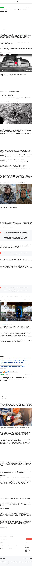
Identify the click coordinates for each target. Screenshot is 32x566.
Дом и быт (1, 548)
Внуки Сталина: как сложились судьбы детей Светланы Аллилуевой (14, 360)
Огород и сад (10, 548)
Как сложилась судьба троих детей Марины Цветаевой (12, 362)
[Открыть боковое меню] (0, 1)
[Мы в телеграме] (30, 558)
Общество (1, 7)
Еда (16, 543)
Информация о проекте (28, 543)
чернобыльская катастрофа (23, 34)
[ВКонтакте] (1, 372)
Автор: (3, 368)
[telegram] (6, 372)
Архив (17, 546)
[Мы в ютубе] (31, 558)
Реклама (26, 545)
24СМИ (5, 40)
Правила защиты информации (27, 547)
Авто (8, 543)
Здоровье (9, 546)
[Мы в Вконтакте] (29, 558)
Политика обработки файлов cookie (28, 553)
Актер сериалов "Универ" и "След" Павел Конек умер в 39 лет (13, 366)
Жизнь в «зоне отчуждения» (6, 30)
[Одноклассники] (3, 372)
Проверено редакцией (5, 399)
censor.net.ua (4, 126)
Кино (17, 545)
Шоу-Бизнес (2, 543)
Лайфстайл (9, 545)
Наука (1, 546)
